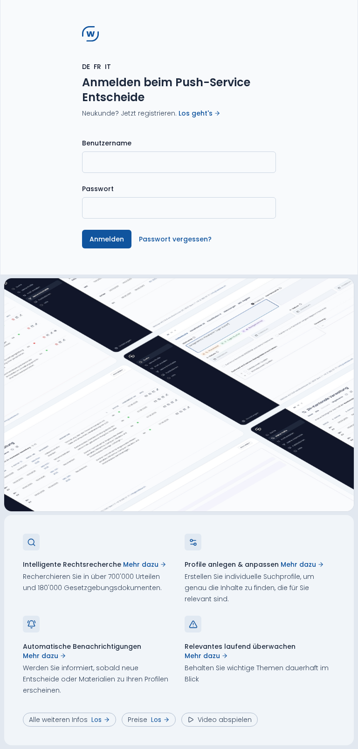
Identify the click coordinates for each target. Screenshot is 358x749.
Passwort (98, 188)
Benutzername (106, 143)
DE (86, 66)
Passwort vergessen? (175, 239)
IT (108, 66)
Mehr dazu (140, 564)
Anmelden (107, 239)
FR (97, 66)
